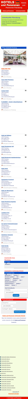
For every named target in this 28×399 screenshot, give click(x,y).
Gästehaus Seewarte (7, 234)
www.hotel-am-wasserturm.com (8, 196)
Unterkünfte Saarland (6, 381)
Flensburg (7, 264)
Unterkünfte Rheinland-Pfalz (7, 379)
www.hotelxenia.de (5, 174)
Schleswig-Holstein (20, 10)
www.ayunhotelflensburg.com (7, 85)
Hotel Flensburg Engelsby (8, 201)
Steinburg (7, 285)
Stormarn (13, 285)
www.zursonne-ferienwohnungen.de (9, 229)
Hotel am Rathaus (6, 135)
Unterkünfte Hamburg (6, 367)
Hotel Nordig (4, 246)
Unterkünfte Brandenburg (6, 363)
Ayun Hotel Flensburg (7, 79)
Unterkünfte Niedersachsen (7, 375)
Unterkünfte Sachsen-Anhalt (7, 385)
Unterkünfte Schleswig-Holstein (8, 387)
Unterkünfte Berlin (5, 361)
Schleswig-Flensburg (9, 283)
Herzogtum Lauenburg (9, 276)
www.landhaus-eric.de (6, 218)
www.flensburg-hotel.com (6, 207)
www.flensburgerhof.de (6, 152)
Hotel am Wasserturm (7, 190)
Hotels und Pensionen (8, 10)
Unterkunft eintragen (13, 393)
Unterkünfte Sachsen (6, 383)
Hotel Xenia (4, 168)
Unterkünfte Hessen (5, 369)
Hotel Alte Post (5, 68)
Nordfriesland (15, 278)
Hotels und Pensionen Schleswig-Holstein (13, 315)
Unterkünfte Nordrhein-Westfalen (8, 377)
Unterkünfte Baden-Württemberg (8, 357)
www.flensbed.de (5, 107)
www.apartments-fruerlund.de (7, 185)
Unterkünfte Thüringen (6, 389)
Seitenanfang (15, 391)
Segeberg (18, 283)
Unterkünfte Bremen (5, 365)
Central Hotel (5, 91)
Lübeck (22, 276)
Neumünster (7, 278)
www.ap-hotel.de (4, 74)
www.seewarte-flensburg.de (7, 240)
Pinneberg (15, 280)
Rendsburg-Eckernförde (10, 281)
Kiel (17, 276)
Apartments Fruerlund (7, 179)
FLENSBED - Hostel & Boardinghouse (11, 102)
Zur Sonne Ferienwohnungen (9, 223)
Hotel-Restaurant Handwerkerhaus (11, 157)
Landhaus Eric (5, 212)
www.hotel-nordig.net (5, 251)
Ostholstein (7, 280)
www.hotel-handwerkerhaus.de (7, 163)
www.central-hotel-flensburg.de (7, 96)
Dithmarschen (8, 275)
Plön (20, 280)
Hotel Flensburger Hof (7, 146)
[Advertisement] (14, 36)
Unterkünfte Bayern (5, 359)
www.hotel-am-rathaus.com (7, 141)
